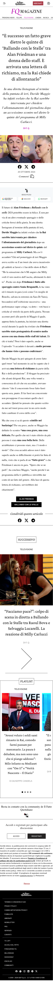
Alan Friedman (26, 499)
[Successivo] (26, 660)
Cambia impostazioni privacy (15, 910)
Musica (46, 18)
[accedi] (48, 3)
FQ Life (19, 18)
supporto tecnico (26, 876)
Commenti (24, 176)
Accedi (16, 836)
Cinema (38, 18)
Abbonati (38, 3)
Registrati (36, 836)
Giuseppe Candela (22, 781)
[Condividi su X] (26, 167)
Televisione (28, 18)
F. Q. (28, 128)
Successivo (26, 539)
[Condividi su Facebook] (20, 167)
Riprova (27, 883)
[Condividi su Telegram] (33, 167)
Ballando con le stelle (26, 505)
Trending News (8, 18)
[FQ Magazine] (26, 11)
